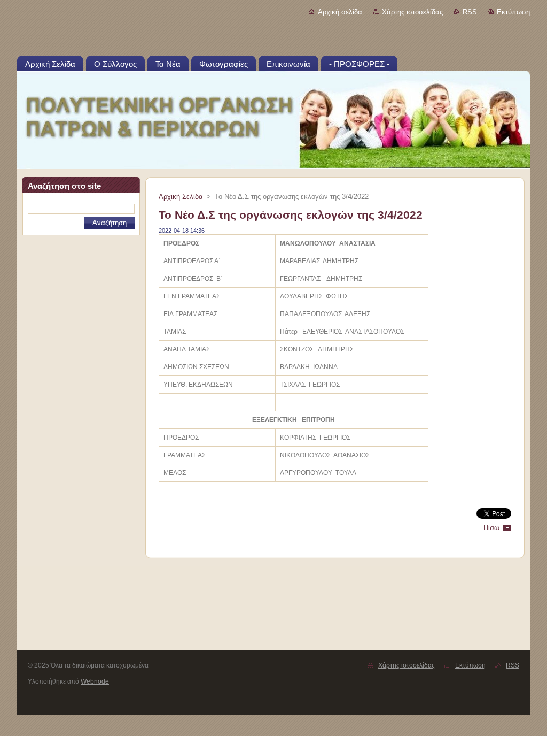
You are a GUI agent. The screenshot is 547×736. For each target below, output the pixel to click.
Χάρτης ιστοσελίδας (412, 12)
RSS (470, 12)
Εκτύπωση (513, 12)
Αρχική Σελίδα (181, 197)
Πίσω (491, 528)
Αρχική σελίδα (340, 12)
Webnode (95, 681)
